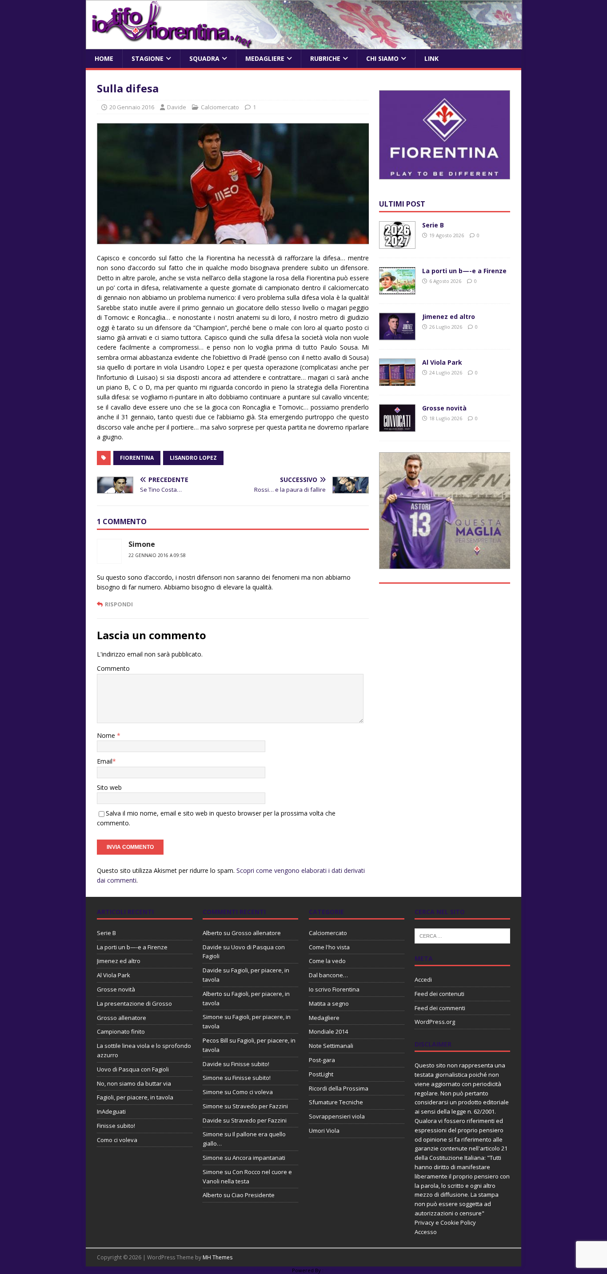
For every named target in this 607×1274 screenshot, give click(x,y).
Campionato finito (121, 1031)
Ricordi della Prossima (338, 1088)
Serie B (433, 225)
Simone (141, 544)
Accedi (423, 979)
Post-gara (322, 1060)
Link (431, 58)
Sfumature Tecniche (336, 1102)
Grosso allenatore (121, 1018)
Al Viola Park (442, 362)
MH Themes (217, 1257)
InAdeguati (111, 1111)
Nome (107, 735)
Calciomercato (220, 107)
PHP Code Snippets (268, 1270)
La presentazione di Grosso (134, 1003)
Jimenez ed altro (448, 316)
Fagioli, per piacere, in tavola (135, 1097)
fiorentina (137, 458)
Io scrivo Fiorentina (334, 989)
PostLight (321, 1074)
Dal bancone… (328, 975)
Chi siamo (382, 58)
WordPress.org (435, 1022)
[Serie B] (397, 243)
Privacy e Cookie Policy (445, 1222)
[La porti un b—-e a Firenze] (397, 289)
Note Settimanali (331, 1046)
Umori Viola (324, 1131)
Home (104, 58)
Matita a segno (329, 1003)
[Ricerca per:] (462, 935)
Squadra (204, 58)
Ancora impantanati (258, 1158)
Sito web (109, 787)
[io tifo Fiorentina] (304, 44)
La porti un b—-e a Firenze (464, 271)
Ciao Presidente (253, 1195)
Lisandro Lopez (193, 458)
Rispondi (119, 604)
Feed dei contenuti (439, 994)
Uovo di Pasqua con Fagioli (133, 1069)
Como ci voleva (117, 1140)
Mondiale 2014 (328, 1031)
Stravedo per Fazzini (260, 1106)
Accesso (426, 1232)
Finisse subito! (116, 1126)
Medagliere (264, 58)
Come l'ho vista (329, 947)
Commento (113, 668)
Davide (176, 107)
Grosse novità (444, 408)
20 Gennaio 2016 (131, 107)
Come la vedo (327, 961)
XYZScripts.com (343, 1270)
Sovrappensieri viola (337, 1116)
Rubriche (325, 58)
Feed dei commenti (440, 1008)
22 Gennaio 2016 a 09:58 (157, 555)
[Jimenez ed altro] (397, 335)
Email (104, 761)
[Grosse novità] (397, 426)
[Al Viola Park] (397, 381)
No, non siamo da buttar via (134, 1083)
